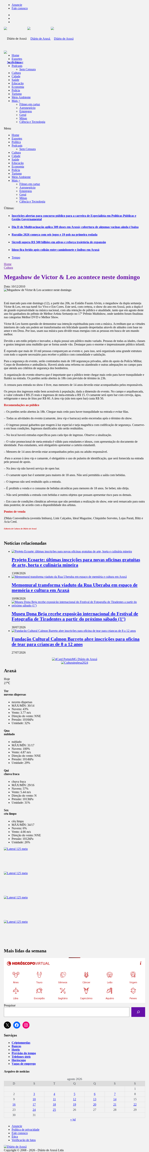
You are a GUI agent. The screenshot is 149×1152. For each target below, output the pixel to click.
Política (16, 62)
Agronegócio (27, 107)
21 (114, 1104)
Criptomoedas (21, 1042)
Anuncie (17, 4)
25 (54, 1109)
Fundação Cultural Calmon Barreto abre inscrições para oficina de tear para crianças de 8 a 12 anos (75, 641)
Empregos (25, 111)
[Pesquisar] (138, 1012)
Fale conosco (20, 8)
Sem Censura (27, 69)
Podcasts (17, 65)
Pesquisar (10, 1005)
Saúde (15, 79)
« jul (73, 1119)
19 (74, 1104)
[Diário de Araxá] (50, 38)
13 (94, 1099)
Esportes (17, 58)
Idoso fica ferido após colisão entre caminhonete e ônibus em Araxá (55, 249)
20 (94, 1104)
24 (34, 1109)
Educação (18, 83)
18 (54, 1104)
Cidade (16, 76)
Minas (23, 118)
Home (7, 264)
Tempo (16, 257)
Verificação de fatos (24, 1140)
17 (34, 1104)
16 (14, 1104)
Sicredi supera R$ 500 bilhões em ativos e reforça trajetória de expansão (59, 242)
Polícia (16, 90)
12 (74, 1099)
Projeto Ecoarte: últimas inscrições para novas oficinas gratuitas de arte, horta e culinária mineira (76, 562)
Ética (15, 1136)
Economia (18, 86)
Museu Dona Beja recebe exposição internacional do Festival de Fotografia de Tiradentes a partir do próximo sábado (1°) (75, 616)
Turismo (17, 93)
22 (135, 1104)
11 (54, 1099)
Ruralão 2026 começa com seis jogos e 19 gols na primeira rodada (54, 234)
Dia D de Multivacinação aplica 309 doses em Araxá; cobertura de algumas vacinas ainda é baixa (75, 227)
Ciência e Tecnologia (32, 121)
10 (34, 1099)
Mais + (16, 100)
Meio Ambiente (21, 97)
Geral (22, 114)
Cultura (16, 72)
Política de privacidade (25, 1129)
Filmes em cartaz (29, 104)
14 (114, 1099)
